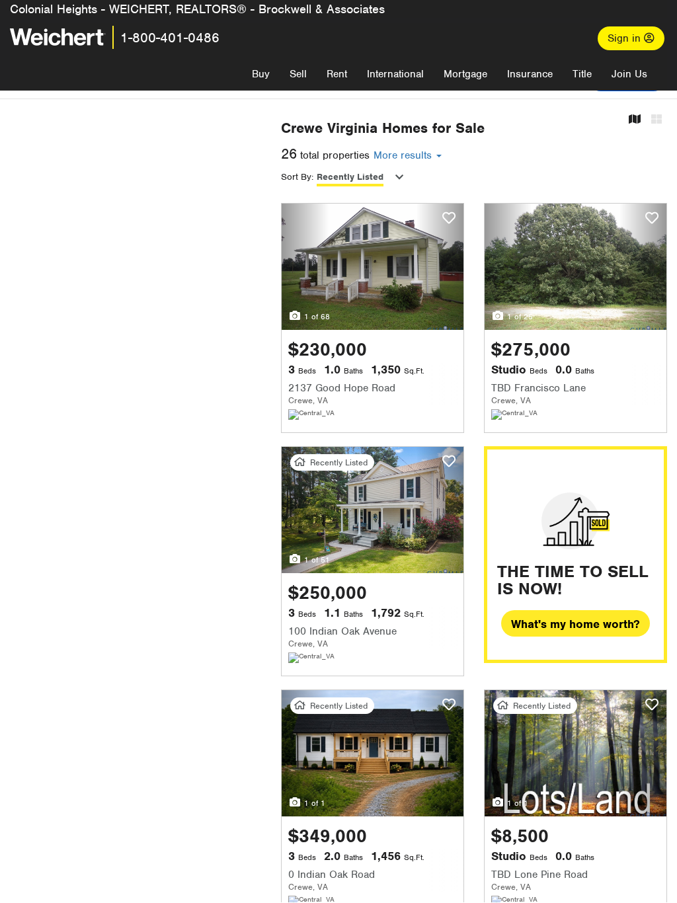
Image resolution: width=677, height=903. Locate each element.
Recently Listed (350, 176)
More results (404, 155)
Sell (298, 74)
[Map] (634, 120)
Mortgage (465, 74)
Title (582, 74)
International (395, 74)
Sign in (626, 38)
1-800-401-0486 (169, 37)
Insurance (530, 74)
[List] (656, 120)
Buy (261, 74)
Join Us (629, 74)
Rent (337, 74)
